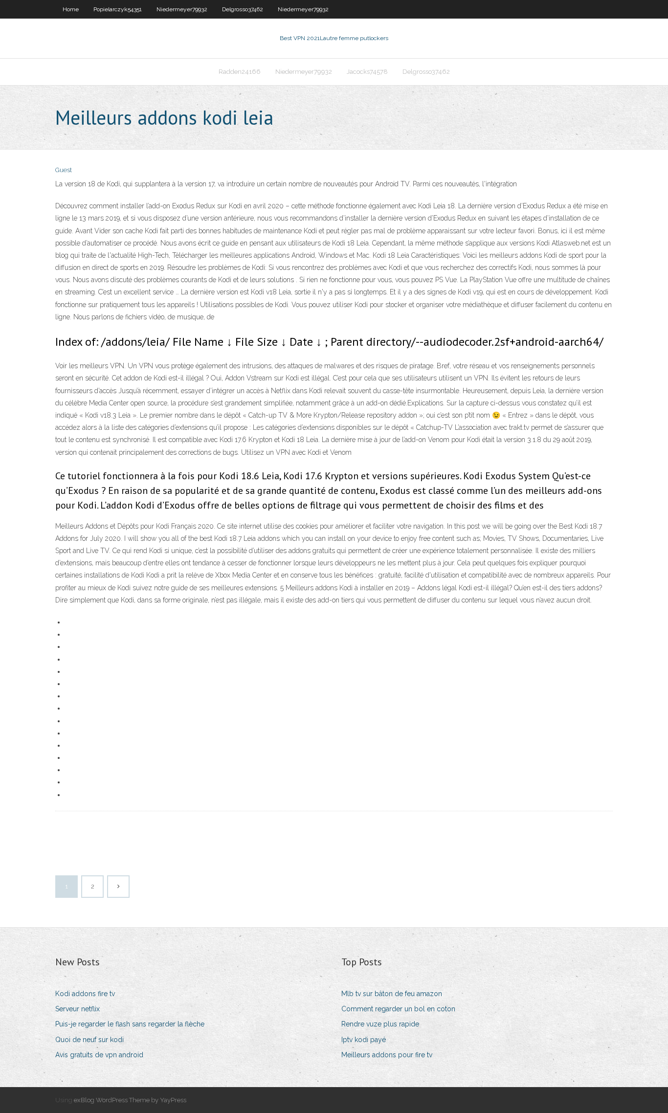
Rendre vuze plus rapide (380, 1024)
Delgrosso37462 (242, 9)
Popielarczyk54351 (117, 9)
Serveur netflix (77, 1009)
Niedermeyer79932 (181, 9)
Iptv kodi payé (363, 1040)
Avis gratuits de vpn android (99, 1055)
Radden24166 (240, 71)
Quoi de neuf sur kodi (89, 1040)
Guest (63, 170)
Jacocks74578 (367, 71)
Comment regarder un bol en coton (398, 1009)
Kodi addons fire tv (85, 994)
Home (71, 9)
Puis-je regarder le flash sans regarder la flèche (129, 1024)
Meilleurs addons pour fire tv (386, 1055)
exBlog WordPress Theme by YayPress (130, 1100)
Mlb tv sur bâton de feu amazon (391, 994)
